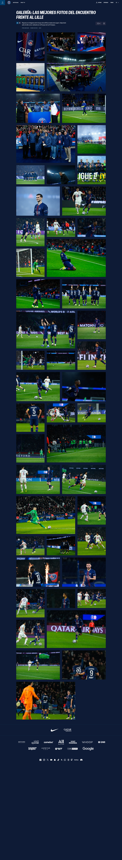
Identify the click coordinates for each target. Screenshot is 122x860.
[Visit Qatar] (35, 742)
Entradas (106, 2)
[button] (30, 46)
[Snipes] (32, 748)
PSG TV (23, 2)
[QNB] (101, 742)
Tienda (111, 2)
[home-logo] (9, 2)
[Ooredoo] (48, 742)
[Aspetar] (46, 748)
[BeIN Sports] (72, 748)
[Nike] (55, 730)
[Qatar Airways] (67, 730)
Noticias (15, 2)
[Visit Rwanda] (73, 742)
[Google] (88, 748)
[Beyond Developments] (22, 742)
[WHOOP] (87, 742)
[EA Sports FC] (58, 748)
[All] (61, 742)
